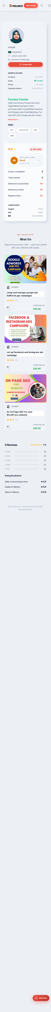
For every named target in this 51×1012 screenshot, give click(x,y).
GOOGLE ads (23, 130)
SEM (35, 130)
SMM (12, 136)
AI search (32, 5)
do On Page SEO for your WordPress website (20, 413)
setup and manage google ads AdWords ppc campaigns (22, 294)
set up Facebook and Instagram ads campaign (25, 354)
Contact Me (27, 64)
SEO (11, 130)
